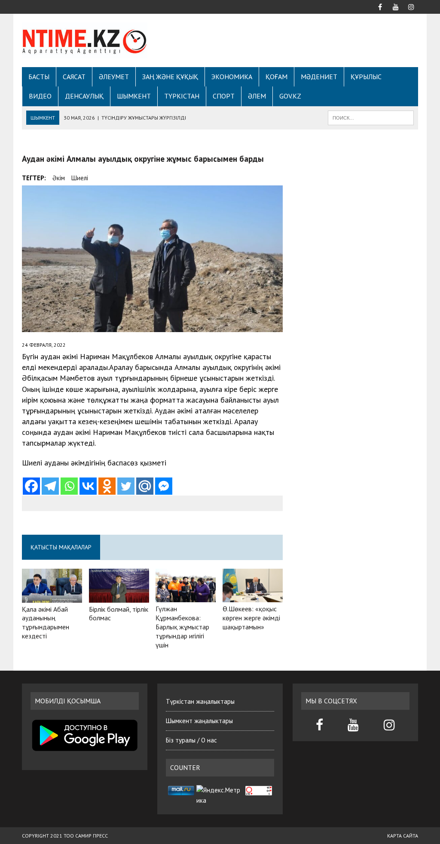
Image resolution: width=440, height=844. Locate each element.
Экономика (231, 76)
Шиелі (79, 178)
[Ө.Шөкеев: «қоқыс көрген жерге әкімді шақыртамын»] (253, 596)
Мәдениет (319, 76)
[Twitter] (125, 486)
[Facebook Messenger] (163, 486)
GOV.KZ (290, 96)
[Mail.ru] (144, 486)
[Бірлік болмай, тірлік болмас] (119, 596)
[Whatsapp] (69, 486)
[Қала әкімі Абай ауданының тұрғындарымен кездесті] (52, 596)
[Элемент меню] (380, 6)
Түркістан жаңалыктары (200, 701)
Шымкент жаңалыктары (199, 721)
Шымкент (134, 96)
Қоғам (276, 76)
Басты (38, 76)
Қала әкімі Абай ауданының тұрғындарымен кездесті (45, 622)
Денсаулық (84, 96)
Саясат (74, 76)
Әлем (257, 96)
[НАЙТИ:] (371, 117)
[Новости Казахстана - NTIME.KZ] (84, 40)
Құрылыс (366, 76)
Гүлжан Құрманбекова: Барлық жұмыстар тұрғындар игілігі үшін (182, 626)
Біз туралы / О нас (191, 740)
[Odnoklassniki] (107, 486)
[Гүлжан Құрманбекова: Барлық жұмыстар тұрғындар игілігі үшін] (186, 596)
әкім (58, 178)
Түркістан (181, 96)
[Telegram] (50, 486)
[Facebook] (31, 486)
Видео (40, 96)
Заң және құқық (170, 76)
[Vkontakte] (88, 486)
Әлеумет (114, 76)
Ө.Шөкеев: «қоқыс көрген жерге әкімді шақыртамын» (251, 617)
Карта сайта (402, 835)
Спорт (224, 96)
